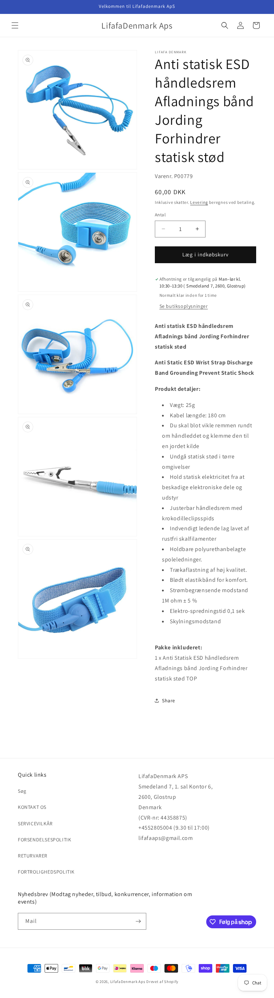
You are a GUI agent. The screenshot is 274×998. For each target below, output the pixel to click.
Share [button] (168, 700)
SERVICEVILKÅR (35, 823)
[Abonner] (138, 921)
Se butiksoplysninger (183, 306)
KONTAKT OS (32, 807)
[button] (15, 25)
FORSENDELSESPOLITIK (44, 839)
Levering (199, 202)
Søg (22, 791)
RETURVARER (32, 855)
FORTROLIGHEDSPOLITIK (46, 872)
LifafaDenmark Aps (128, 981)
